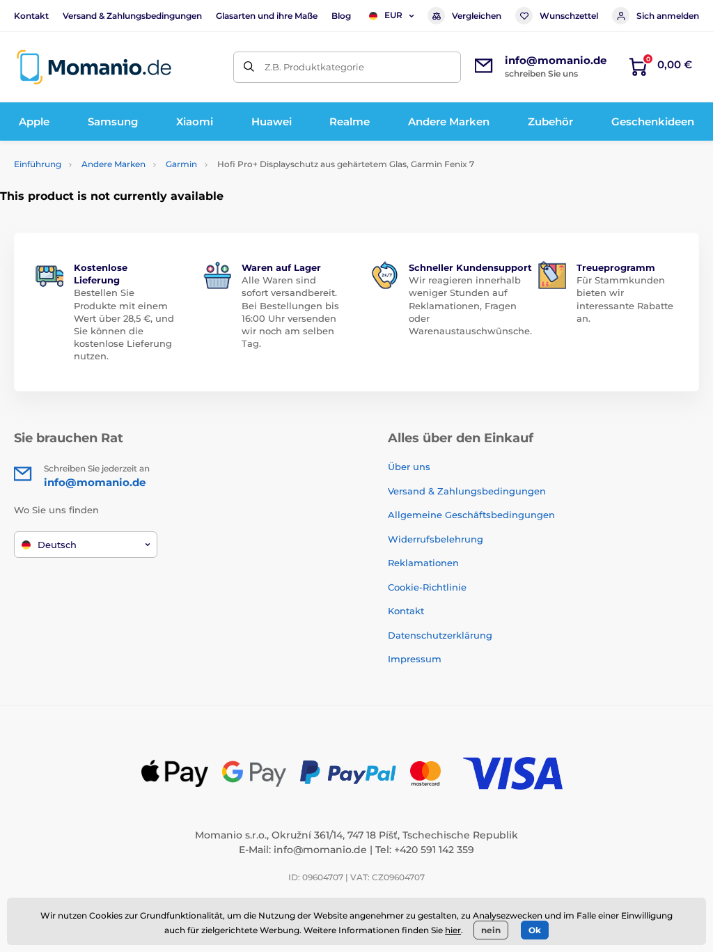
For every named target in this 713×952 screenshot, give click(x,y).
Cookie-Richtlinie (427, 587)
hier (453, 930)
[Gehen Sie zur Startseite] (94, 67)
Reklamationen (423, 562)
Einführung (37, 164)
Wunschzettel (569, 15)
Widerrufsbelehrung (435, 539)
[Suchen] (249, 67)
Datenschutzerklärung (440, 635)
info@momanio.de (320, 849)
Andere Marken (113, 164)
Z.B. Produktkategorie (314, 66)
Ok (534, 930)
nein (491, 930)
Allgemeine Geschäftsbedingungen (471, 514)
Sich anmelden (667, 15)
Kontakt (31, 15)
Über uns (409, 466)
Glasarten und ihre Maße (267, 15)
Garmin (181, 164)
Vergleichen (476, 15)
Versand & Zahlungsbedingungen (132, 15)
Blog (341, 15)
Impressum (414, 658)
